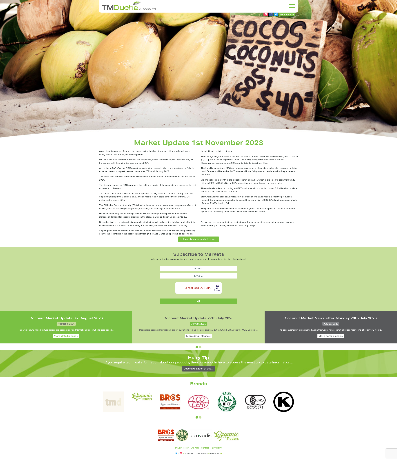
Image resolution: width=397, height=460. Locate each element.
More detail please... (66, 336)
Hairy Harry (216, 448)
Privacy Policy (182, 448)
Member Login (287, 14)
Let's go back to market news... (198, 239)
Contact (205, 448)
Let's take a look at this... (198, 368)
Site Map (195, 448)
